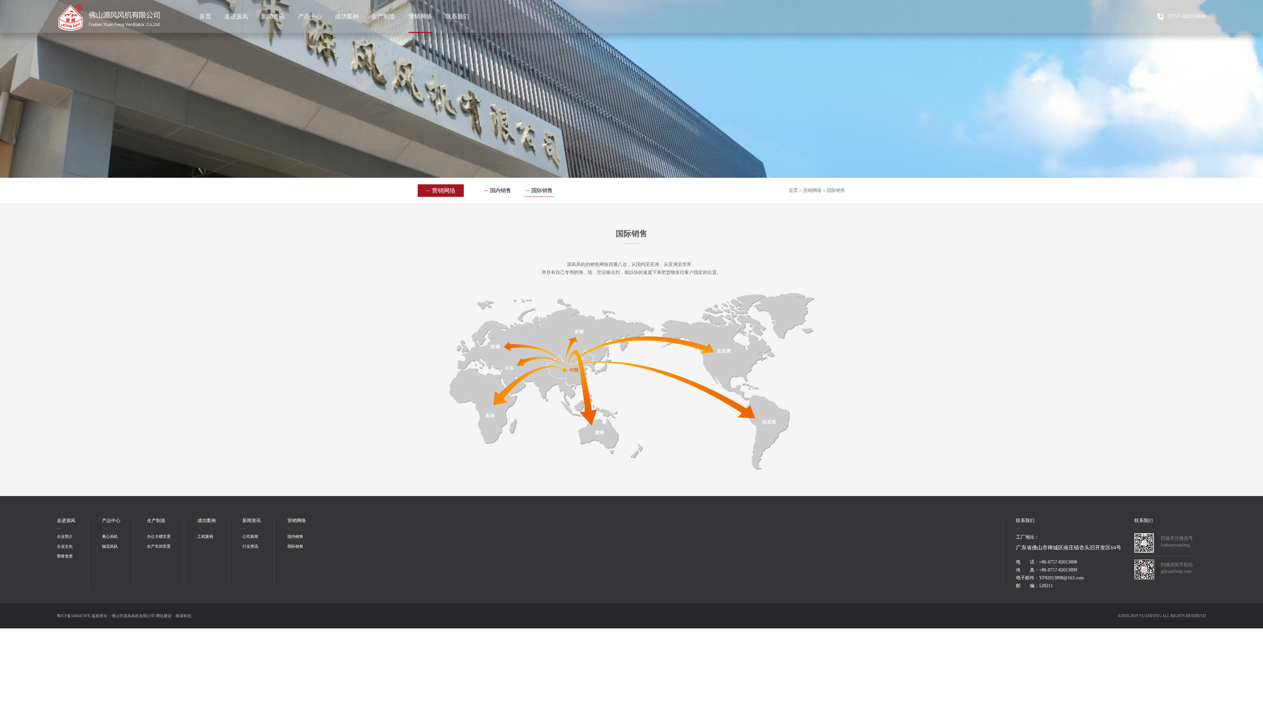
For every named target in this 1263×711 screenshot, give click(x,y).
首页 (205, 16)
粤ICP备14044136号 (74, 616)
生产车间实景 (159, 546)
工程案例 (205, 536)
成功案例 (347, 16)
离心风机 (110, 536)
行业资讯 (250, 546)
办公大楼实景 (159, 536)
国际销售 (542, 190)
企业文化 (65, 546)
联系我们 (457, 16)
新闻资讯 (273, 16)
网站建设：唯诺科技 (173, 616)
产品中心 (310, 16)
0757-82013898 (1187, 16)
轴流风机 (110, 546)
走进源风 (236, 16)
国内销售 (500, 190)
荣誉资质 (65, 556)
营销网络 (420, 16)
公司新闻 (250, 536)
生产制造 (383, 16)
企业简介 (65, 536)
